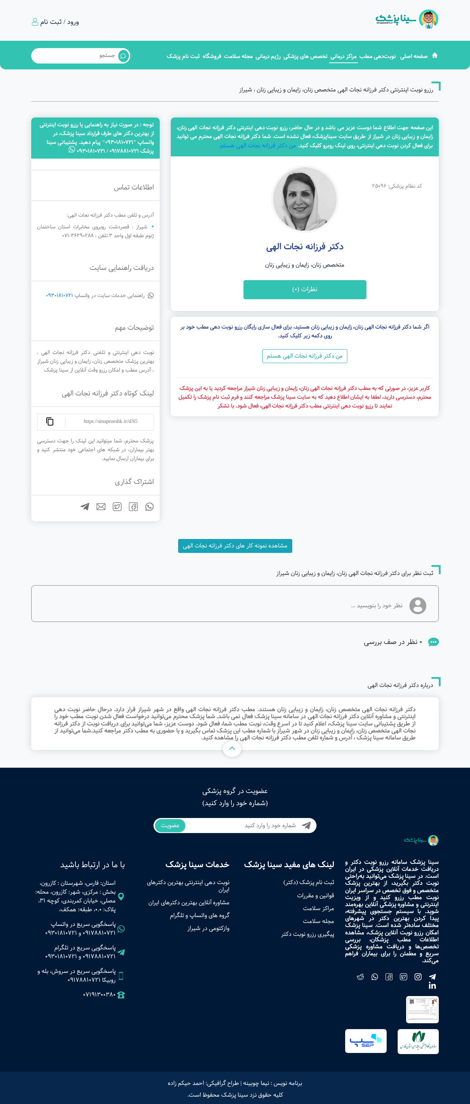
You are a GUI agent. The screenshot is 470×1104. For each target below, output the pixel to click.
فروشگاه (212, 56)
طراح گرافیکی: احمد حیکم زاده (203, 1083)
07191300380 (99, 995)
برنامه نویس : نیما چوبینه (272, 1083)
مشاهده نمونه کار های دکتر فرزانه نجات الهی (235, 545)
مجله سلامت (238, 56)
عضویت (170, 825)
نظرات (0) (305, 289)
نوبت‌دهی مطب (377, 56)
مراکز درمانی (343, 56)
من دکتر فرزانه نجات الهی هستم (305, 356)
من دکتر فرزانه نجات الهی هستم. (257, 145)
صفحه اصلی (414, 56)
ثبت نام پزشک (183, 56)
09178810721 (99, 933)
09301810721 (59, 296)
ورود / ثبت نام (59, 22)
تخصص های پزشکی (305, 56)
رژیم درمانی (268, 56)
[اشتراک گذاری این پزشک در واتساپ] (146, 509)
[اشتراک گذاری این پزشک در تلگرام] (82, 509)
